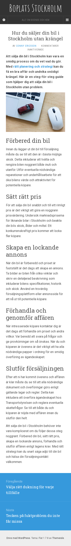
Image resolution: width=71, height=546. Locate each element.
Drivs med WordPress (18, 538)
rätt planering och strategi (33, 66)
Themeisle (58, 538)
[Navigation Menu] (67, 20)
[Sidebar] (4, 20)
